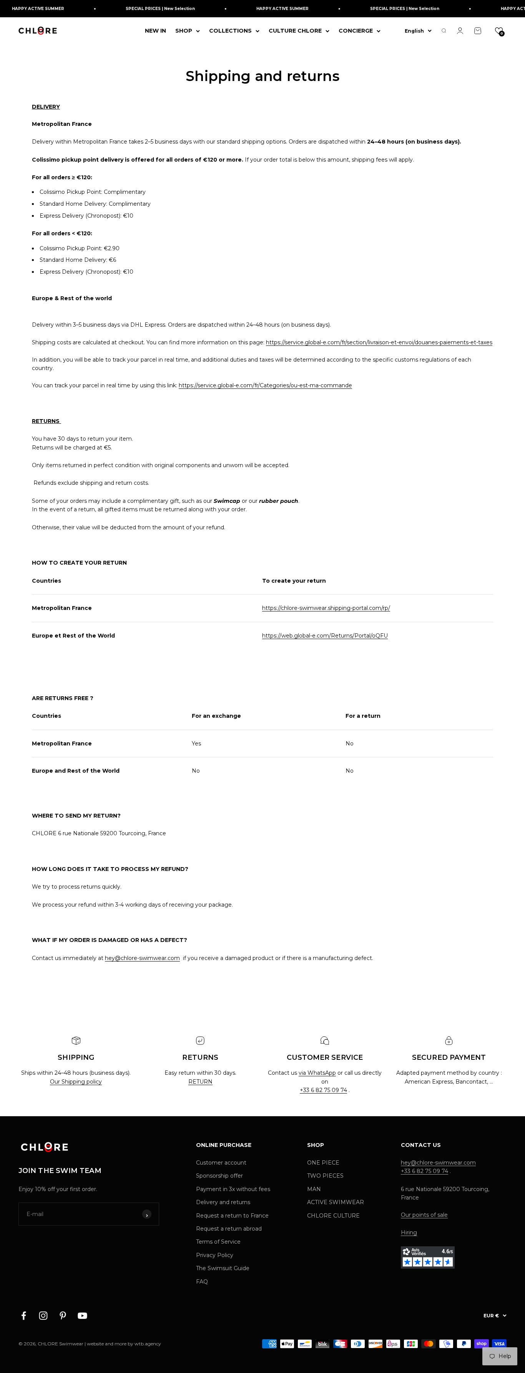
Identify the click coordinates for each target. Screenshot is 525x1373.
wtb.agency (148, 1344)
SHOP (183, 30)
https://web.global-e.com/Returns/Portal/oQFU (325, 635)
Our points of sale (424, 1214)
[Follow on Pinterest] (63, 1315)
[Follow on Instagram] (43, 1315)
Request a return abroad (229, 1228)
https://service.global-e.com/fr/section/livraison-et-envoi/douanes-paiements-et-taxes (379, 342)
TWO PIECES (325, 1175)
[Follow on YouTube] (82, 1315)
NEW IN (155, 30)
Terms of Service (218, 1241)
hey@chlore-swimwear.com (142, 958)
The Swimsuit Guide (222, 1268)
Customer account (221, 1162)
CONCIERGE (356, 30)
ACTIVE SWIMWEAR (335, 1202)
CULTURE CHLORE (295, 30)
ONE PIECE (323, 1162)
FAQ (202, 1281)
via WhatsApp (317, 1072)
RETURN (200, 1081)
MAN (314, 1189)
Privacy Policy (214, 1255)
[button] (499, 31)
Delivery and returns (223, 1202)
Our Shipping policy (76, 1081)
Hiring (409, 1232)
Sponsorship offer (219, 1175)
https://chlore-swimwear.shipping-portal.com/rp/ (326, 608)
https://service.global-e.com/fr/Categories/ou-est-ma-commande (265, 385)
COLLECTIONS (230, 30)
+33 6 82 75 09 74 (323, 1090)
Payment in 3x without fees (233, 1189)
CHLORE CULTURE (333, 1215)
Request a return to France (232, 1215)
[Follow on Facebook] (23, 1315)
